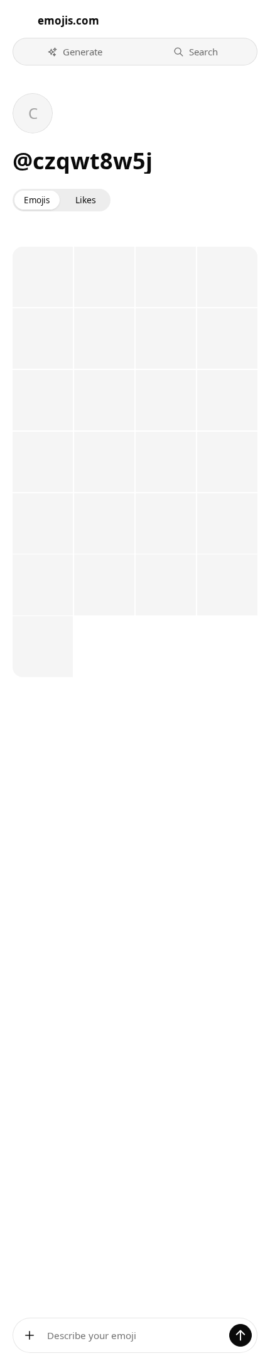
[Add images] (29, 1335)
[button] (74, 51)
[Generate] (240, 1335)
